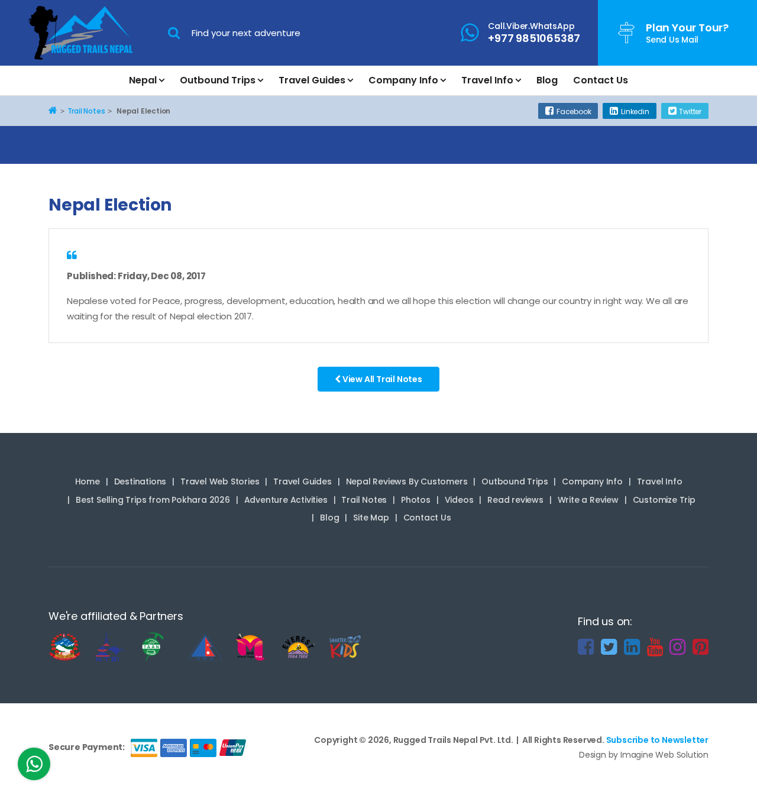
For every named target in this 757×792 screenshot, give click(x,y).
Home (87, 481)
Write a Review (588, 500)
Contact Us (600, 80)
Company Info (403, 80)
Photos (416, 500)
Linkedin (635, 111)
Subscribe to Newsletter (657, 740)
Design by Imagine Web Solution (644, 755)
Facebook (574, 111)
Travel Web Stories (219, 481)
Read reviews (515, 500)
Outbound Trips (217, 80)
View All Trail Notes (381, 379)
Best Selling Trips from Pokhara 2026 (153, 500)
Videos (459, 500)
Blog (547, 80)
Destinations (140, 481)
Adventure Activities (286, 500)
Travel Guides (312, 80)
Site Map (371, 517)
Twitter (690, 111)
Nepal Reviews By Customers (407, 481)
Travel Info (487, 80)
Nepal (143, 80)
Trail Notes (364, 500)
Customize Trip (664, 500)
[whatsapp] (34, 767)
